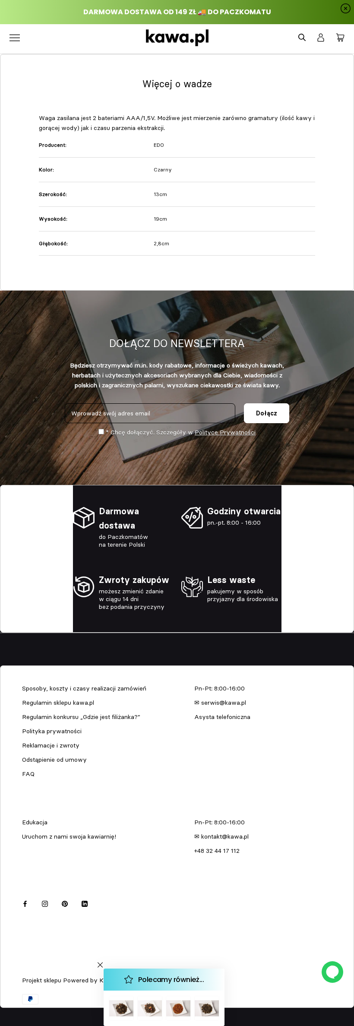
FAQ (28, 774)
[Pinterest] (65, 903)
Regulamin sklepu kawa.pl (58, 702)
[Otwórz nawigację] (14, 37)
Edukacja (34, 822)
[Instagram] (45, 903)
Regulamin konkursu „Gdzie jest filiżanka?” (81, 717)
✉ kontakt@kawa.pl (221, 836)
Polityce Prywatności (225, 432)
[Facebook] (25, 903)
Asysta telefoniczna (222, 717)
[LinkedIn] (85, 903)
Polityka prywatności (52, 731)
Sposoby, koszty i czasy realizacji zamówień (84, 688)
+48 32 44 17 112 (217, 851)
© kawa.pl (34, 969)
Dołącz (266, 413)
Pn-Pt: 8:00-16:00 (219, 688)
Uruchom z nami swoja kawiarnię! (69, 836)
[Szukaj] (302, 38)
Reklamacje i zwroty (50, 745)
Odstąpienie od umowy (54, 759)
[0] (340, 38)
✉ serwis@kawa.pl (220, 702)
